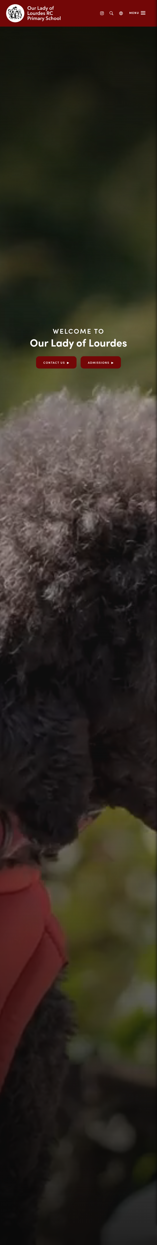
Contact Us (54, 362)
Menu (134, 13)
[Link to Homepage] (36, 13)
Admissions (98, 362)
